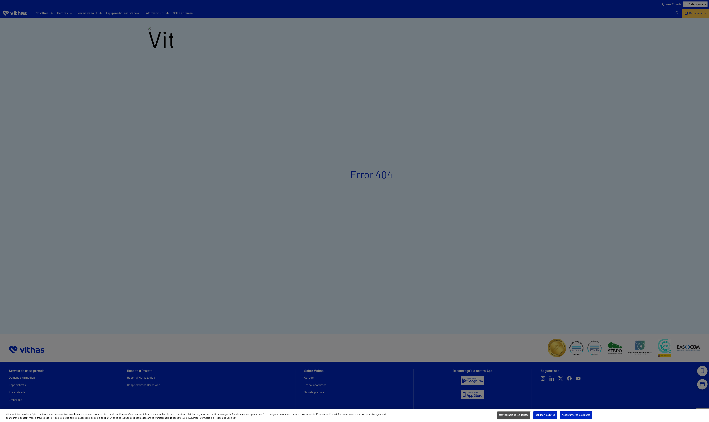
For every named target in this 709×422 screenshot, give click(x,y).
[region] (354, 415)
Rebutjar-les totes (545, 415)
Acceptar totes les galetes (576, 415)
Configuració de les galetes (513, 415)
